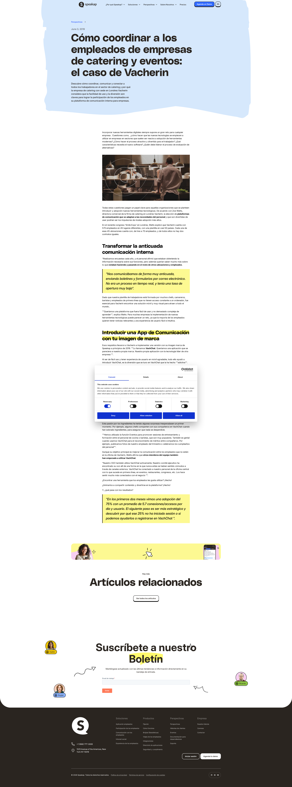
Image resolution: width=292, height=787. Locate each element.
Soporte (173, 743)
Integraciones (148, 741)
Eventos (173, 732)
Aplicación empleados (124, 724)
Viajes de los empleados (152, 737)
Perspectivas (175, 724)
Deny (113, 416)
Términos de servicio (136, 775)
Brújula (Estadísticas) (151, 732)
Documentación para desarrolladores (178, 738)
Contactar (201, 732)
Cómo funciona (148, 728)
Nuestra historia (203, 724)
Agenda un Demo (204, 4)
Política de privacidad (119, 775)
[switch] (133, 406)
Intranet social (121, 739)
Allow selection (146, 416)
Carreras (200, 728)
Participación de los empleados (127, 728)
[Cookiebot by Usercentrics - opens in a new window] (185, 369)
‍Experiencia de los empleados (127, 743)
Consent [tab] (111, 377)
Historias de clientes (177, 728)
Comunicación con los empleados (124, 734)
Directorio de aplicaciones (152, 745)
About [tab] (180, 377)
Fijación (146, 724)
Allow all (178, 416)
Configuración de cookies (155, 775)
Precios (183, 4)
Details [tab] (146, 377)
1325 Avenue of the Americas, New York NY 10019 (91, 750)
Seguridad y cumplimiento (153, 749)
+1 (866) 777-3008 (85, 744)
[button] (115, 4)
